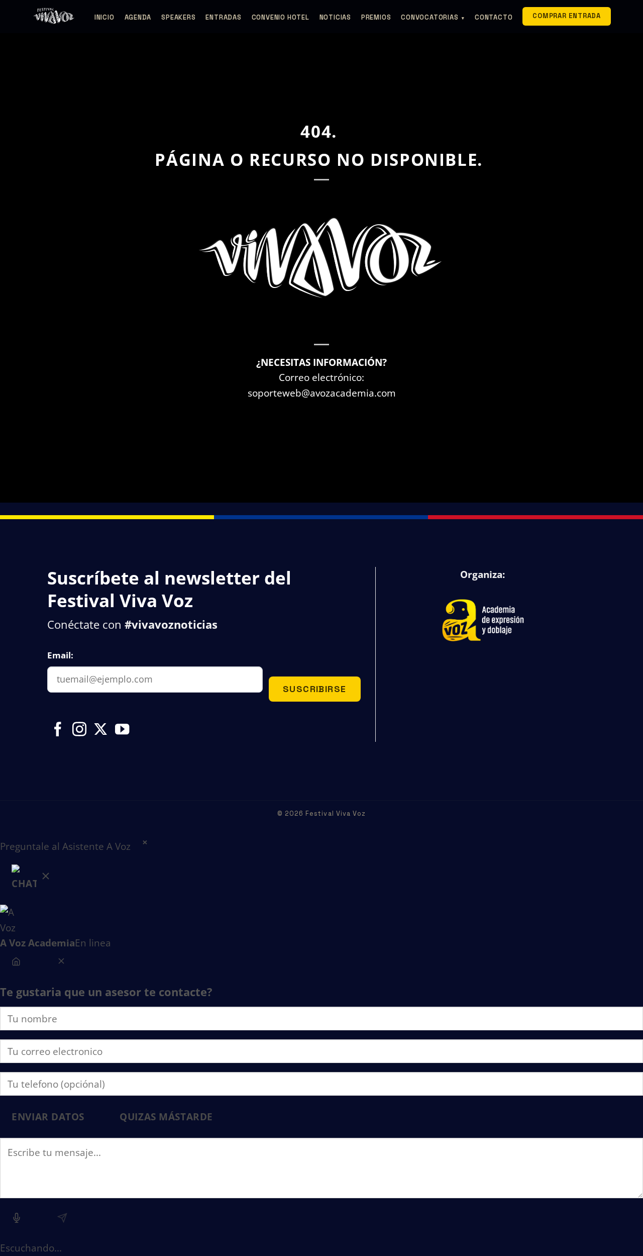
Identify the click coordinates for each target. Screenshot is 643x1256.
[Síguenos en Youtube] (122, 730)
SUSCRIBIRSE (315, 689)
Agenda (138, 17)
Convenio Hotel (280, 17)
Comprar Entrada (566, 16)
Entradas (223, 17)
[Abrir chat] (31, 880)
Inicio (104, 17)
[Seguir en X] (100, 730)
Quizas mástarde (166, 1116)
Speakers (178, 17)
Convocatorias (433, 17)
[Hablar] (17, 1219)
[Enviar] (62, 1219)
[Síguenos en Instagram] (79, 730)
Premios (376, 17)
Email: (60, 655)
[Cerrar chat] (61, 963)
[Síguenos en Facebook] (58, 730)
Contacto (493, 17)
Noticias (335, 17)
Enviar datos (48, 1116)
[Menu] (16, 963)
